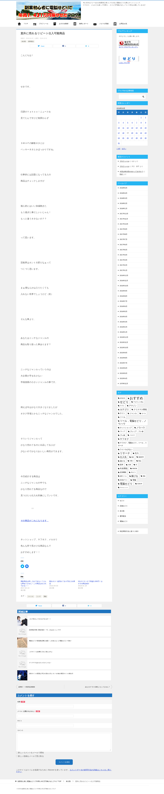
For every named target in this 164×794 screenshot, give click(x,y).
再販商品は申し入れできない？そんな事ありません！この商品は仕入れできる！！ (33, 583)
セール (143, 413)
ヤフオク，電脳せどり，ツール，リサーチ (132, 444)
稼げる (134, 476)
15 (141, 128)
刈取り (132, 461)
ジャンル (30, 596)
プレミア (122, 431)
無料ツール (123, 476)
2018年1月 (123, 208)
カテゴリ (124, 409)
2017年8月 (123, 234)
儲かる (122, 461)
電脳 (45, 596)
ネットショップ (126, 428)
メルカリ (132, 435)
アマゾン (133, 406)
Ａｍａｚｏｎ (124, 487)
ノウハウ (140, 427)
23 (145, 133)
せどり (124, 401)
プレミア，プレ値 (136, 431)
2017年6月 (123, 244)
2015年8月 (123, 358)
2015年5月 (123, 373)
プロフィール (124, 161)
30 (145, 138)
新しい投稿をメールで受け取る (31, 756)
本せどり (133, 472)
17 (119, 133)
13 (132, 128)
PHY (121, 174)
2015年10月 (124, 347)
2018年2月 (123, 203)
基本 (121, 465)
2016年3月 (123, 322)
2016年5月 (123, 311)
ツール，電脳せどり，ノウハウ (132, 422)
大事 (129, 465)
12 (128, 128)
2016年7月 (123, 301)
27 (132, 138)
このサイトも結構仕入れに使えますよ (41, 651)
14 (137, 128)
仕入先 (123, 457)
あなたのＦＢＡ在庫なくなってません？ (97, 687)
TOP (39, 781)
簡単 (144, 476)
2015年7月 (123, 363)
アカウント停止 (138, 402)
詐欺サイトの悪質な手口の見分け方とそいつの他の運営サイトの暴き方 (51, 673)
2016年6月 (123, 306)
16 (145, 128)
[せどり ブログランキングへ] (129, 44)
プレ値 (122, 435)
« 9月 (118, 149)
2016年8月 (123, 296)
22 (141, 133)
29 (141, 138)
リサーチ (125, 453)
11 (123, 128)
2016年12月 (124, 275)
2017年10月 (124, 224)
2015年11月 (124, 342)
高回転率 (139, 483)
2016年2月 (123, 327)
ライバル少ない (126, 449)
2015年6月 (123, 368)
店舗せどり (124, 506)
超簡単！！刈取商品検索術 (26, 687)
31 (119, 143)
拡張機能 (123, 472)
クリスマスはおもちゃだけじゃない (40, 662)
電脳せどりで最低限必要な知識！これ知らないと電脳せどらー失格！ (50, 641)
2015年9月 (123, 353)
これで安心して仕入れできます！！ (40, 619)
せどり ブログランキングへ (128, 47)
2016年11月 (124, 280)
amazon (122, 398)
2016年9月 (123, 291)
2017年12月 (124, 213)
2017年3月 (123, 260)
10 (119, 128)
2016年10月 (124, 286)
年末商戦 (124, 468)
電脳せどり (126, 483)
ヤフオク (124, 439)
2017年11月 (124, 219)
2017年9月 (123, 229)
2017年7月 (123, 239)
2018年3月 (123, 198)
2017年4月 (123, 255)
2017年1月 (123, 270)
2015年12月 (124, 337)
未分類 (24, 41)
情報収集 (134, 468)
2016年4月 (123, 316)
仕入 (137, 453)
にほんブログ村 (124, 63)
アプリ (122, 406)
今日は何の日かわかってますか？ (131, 171)
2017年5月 (123, 250)
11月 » (124, 149)
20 (132, 133)
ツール (122, 417)
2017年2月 (123, 265)
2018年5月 (123, 188)
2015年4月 (123, 378)
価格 (132, 457)
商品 (139, 461)
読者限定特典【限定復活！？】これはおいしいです (45, 630)
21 (137, 133)
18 (123, 133)
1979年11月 (124, 383)
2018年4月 (123, 193)
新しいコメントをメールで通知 (31, 753)
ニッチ (38, 596)
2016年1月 (123, 332)
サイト (122, 413)
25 (123, 138)
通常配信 (31, 41)
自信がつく (124, 480)
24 (119, 138)
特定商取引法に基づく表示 (129, 531)
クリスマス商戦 (140, 409)
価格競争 (141, 457)
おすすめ (136, 398)
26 (128, 138)
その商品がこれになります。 (35, 520)
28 (137, 138)
